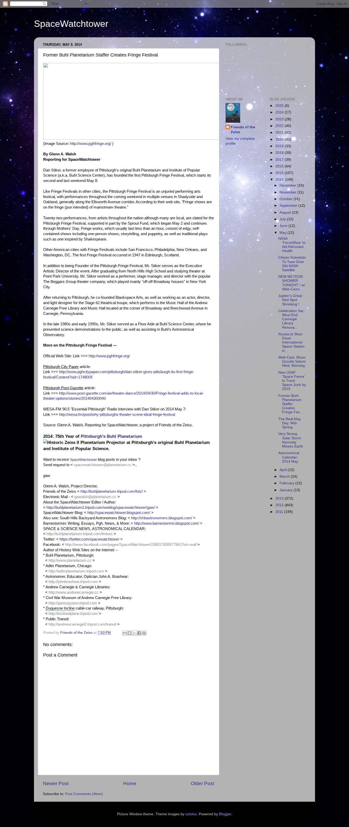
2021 (280, 132)
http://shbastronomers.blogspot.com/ (161, 518)
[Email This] (124, 633)
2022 (280, 126)
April (284, 470)
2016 (280, 166)
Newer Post (55, 783)
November (288, 192)
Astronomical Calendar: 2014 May (288, 457)
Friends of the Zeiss (243, 129)
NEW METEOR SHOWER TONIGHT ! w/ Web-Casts (291, 283)
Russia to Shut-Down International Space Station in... (291, 342)
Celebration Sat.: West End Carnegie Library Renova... (291, 319)
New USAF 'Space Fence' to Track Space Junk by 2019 (292, 381)
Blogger (225, 814)
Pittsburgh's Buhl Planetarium (111, 436)
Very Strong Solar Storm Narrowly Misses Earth (290, 440)
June (284, 226)
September (289, 206)
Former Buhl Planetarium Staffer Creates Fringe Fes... (290, 404)
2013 (280, 498)
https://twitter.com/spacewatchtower (89, 539)
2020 (280, 139)
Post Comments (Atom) (84, 794)
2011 (279, 512)
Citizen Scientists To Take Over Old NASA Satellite (292, 264)
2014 (280, 179)
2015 (280, 173)
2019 (280, 146)
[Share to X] (134, 633)
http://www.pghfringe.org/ (90, 144)
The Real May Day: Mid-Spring (289, 423)
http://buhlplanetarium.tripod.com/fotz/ (111, 491)
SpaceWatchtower (71, 23)
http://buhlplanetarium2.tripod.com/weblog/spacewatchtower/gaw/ (100, 508)
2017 (280, 160)
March (285, 476)
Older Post (202, 783)
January (287, 490)
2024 (280, 112)
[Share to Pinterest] (144, 633)
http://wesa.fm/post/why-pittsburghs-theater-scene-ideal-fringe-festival (117, 414)
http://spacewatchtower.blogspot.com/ (118, 513)
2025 (280, 106)
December (288, 185)
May (283, 233)
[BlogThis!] (129, 633)
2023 (280, 119)
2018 (280, 153)
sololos (191, 814)
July (283, 219)
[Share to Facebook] (139, 633)
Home (129, 783)
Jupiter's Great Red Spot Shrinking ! (290, 300)
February (287, 483)
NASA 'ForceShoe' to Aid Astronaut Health (292, 245)
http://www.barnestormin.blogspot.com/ (166, 523)
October (287, 199)
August (286, 212)
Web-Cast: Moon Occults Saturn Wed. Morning (292, 361)
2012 (280, 505)
